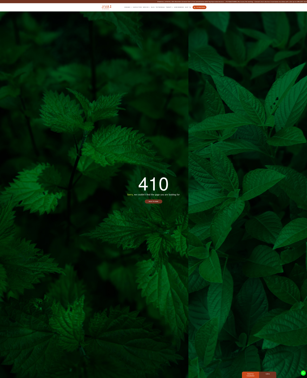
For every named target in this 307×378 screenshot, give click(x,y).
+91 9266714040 (186, 1)
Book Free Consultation (250, 374)
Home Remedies (179, 7)
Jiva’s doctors (220, 1)
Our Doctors (137, 7)
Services (146, 7)
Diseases (127, 7)
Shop (186, 7)
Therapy (168, 7)
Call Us (268, 374)
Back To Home (153, 201)
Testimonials (160, 7)
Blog (153, 7)
